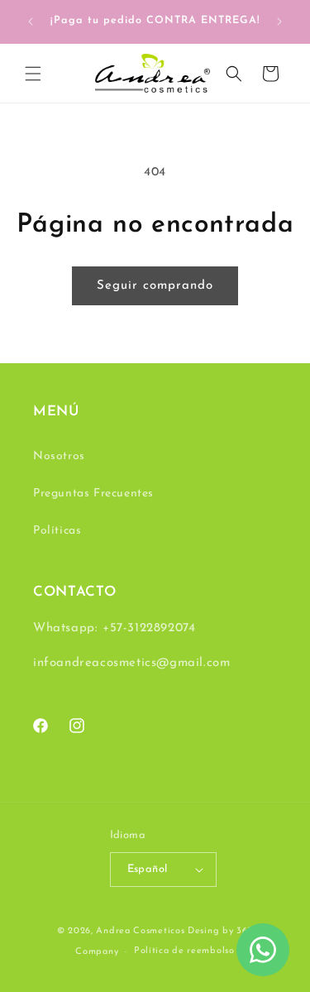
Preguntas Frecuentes (93, 493)
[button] (33, 73)
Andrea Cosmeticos (140, 931)
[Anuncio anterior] (30, 21)
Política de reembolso (184, 951)
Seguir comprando (155, 286)
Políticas (57, 531)
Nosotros (59, 456)
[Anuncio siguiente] (279, 21)
